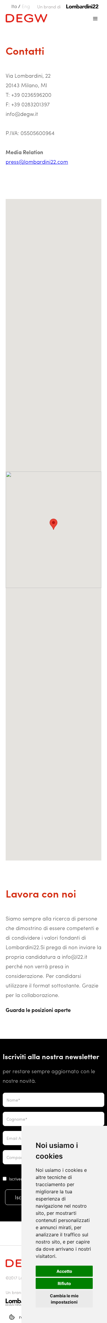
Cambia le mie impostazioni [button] (64, 1298)
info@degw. (20, 113)
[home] (25, 17)
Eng (26, 6)
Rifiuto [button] (64, 1283)
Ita (14, 6)
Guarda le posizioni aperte (38, 1009)
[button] (95, 19)
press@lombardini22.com (37, 161)
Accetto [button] (64, 1271)
